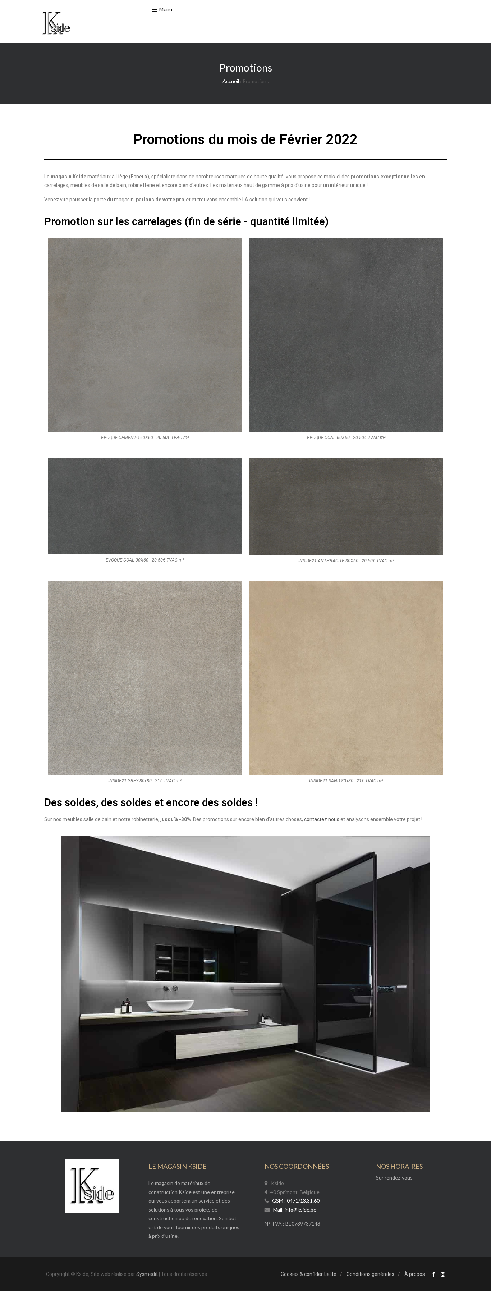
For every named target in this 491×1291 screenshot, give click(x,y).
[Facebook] (433, 1274)
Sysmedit (147, 1274)
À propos (414, 1274)
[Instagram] (443, 1274)
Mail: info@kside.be (294, 1210)
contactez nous (321, 819)
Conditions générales (370, 1274)
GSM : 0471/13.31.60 (296, 1201)
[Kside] (56, 23)
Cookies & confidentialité (308, 1274)
